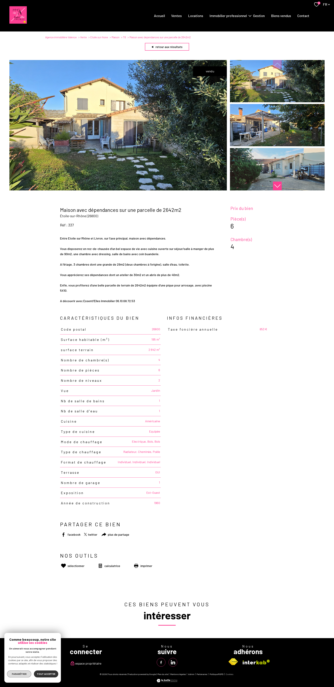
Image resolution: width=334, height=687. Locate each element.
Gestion (259, 16)
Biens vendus (281, 16)
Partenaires (202, 674)
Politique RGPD (217, 674)
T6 (124, 37)
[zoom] (118, 189)
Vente (83, 37)
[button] (277, 186)
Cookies (229, 674)
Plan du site (162, 674)
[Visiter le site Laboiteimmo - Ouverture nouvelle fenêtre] (167, 681)
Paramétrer (19, 674)
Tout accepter (46, 674)
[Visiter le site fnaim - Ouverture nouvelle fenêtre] (233, 662)
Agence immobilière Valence (61, 37)
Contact (303, 16)
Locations (195, 16)
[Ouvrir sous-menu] (250, 15)
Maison (116, 37)
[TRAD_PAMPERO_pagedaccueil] (18, 22)
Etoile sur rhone (99, 37)
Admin (191, 674)
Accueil (159, 16)
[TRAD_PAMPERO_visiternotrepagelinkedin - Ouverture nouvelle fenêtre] (173, 662)
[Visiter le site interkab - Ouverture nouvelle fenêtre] (256, 662)
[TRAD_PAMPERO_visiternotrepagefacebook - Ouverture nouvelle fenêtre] (161, 662)
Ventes (176, 16)
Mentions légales (178, 674)
